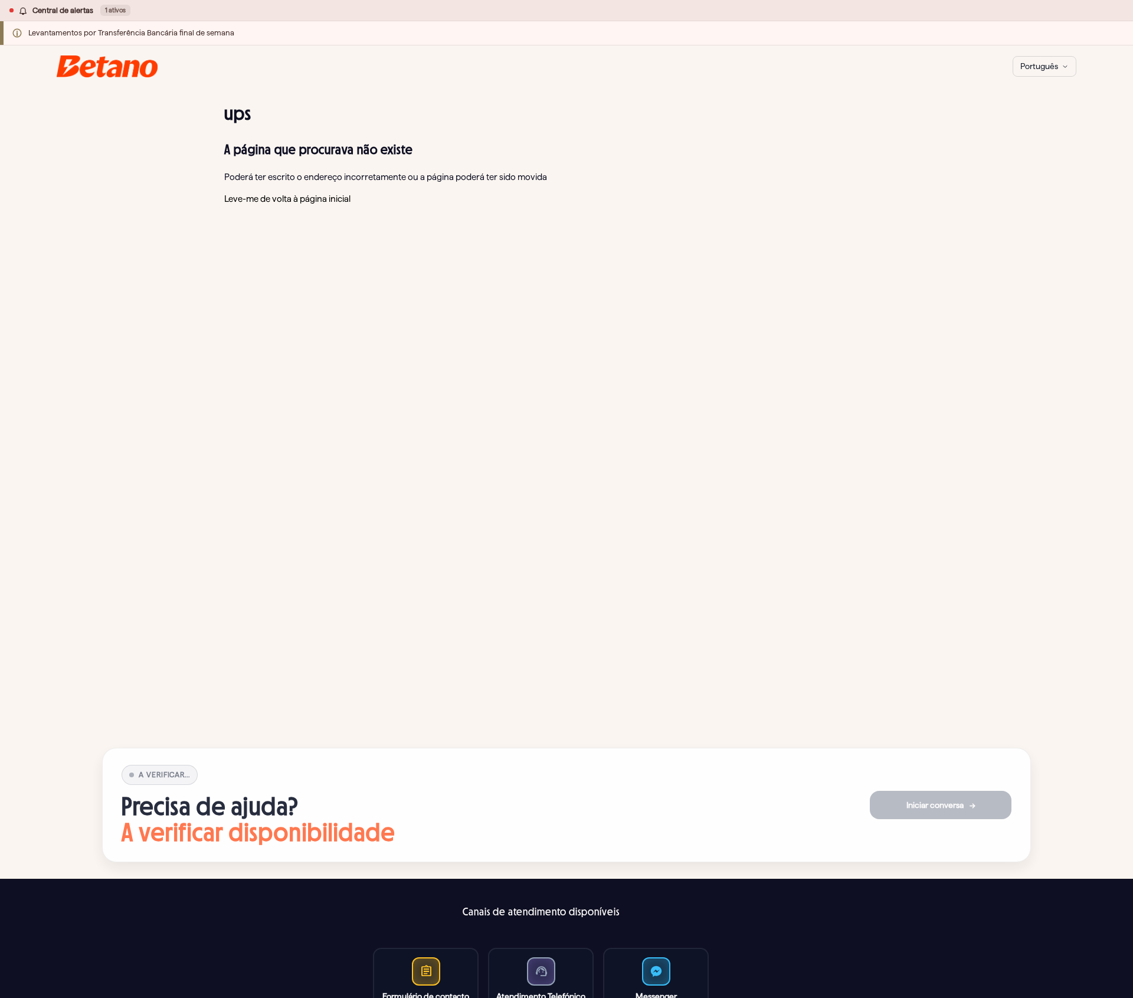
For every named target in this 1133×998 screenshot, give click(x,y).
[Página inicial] (107, 66)
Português (1039, 66)
